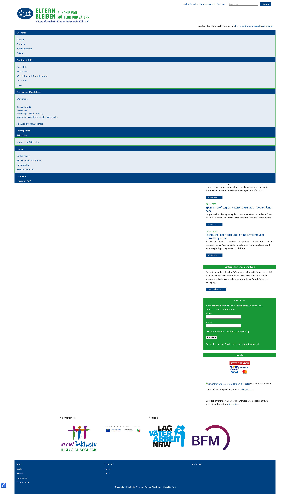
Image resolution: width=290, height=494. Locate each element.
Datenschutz (23, 482)
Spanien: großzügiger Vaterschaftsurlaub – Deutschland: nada (239, 209)
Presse (20, 473)
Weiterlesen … (214, 197)
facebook (109, 464)
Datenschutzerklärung (238, 331)
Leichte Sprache (190, 3)
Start (19, 464)
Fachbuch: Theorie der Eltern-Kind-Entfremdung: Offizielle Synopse (235, 236)
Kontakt (221, 3)
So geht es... (247, 389)
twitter (108, 468)
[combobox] (243, 4)
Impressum (22, 477)
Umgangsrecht (254, 25)
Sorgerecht (240, 25)
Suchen (265, 4)
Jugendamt (267, 25)
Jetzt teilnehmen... (216, 289)
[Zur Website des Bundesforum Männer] (211, 438)
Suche (19, 468)
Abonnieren (211, 337)
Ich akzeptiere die (229, 331)
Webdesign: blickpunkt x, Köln (164, 487)
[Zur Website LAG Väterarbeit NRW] (167, 438)
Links (107, 473)
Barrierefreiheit (207, 3)
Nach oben (197, 464)
